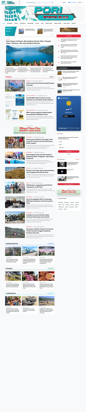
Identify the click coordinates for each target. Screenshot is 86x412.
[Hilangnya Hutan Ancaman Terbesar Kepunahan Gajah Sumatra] (30, 292)
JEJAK (42, 14)
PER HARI (71, 107)
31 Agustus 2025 (70, 160)
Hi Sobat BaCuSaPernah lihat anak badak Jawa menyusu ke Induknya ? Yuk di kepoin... (72, 154)
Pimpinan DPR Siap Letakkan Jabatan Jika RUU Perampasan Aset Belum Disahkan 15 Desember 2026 (11, 62)
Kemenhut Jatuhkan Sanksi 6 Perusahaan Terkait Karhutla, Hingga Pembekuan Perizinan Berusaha (39, 222)
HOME (3, 14)
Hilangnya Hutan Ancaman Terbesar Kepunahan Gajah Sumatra (29, 301)
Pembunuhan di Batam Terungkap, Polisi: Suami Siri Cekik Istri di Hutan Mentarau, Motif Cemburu (39, 132)
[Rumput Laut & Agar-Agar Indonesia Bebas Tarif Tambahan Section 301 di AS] (15, 163)
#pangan (76, 195)
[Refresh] (79, 89)
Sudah (60, 132)
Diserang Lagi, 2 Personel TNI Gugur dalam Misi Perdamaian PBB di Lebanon (73, 168)
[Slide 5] (31, 56)
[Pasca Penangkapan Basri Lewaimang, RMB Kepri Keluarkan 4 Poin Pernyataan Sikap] (15, 193)
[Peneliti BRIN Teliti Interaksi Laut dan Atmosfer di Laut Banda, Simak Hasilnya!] (15, 91)
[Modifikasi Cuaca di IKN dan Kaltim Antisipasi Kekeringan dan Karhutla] (15, 208)
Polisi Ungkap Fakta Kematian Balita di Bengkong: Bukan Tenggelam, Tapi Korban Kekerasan (40, 147)
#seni (63, 195)
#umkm (66, 197)
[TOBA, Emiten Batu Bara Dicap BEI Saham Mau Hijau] (15, 76)
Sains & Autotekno (30, 86)
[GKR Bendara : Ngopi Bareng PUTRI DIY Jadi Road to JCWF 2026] (15, 178)
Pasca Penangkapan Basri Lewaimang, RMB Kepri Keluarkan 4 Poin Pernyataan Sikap (39, 192)
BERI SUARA (68, 142)
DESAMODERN (30, 14)
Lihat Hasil (69, 145)
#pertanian (72, 197)
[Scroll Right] (82, 14)
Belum (60, 135)
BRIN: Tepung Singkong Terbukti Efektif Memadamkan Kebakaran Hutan (70, 69)
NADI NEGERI (9, 14)
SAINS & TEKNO (66, 14)
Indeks (51, 67)
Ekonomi (28, 72)
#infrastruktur (61, 197)
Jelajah (28, 173)
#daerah (77, 193)
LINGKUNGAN (22, 14)
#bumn (60, 195)
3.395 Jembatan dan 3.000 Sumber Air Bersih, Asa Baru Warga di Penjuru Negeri (12, 251)
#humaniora (67, 193)
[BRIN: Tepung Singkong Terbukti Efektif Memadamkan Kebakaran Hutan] (15, 105)
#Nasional (8, 22)
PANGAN (16, 14)
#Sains (65, 200)
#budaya (67, 195)
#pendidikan (61, 193)
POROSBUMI (62, 150)
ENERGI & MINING (57, 14)
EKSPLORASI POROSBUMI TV (69, 175)
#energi (72, 195)
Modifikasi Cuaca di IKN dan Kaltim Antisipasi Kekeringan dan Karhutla (71, 81)
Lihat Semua (50, 234)
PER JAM (65, 107)
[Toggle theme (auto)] (83, 2)
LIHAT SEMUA (77, 150)
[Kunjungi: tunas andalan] (43, 6)
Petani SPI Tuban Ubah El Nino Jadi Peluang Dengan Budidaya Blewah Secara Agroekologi (12, 276)
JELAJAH (37, 14)
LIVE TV (64, 2)
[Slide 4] (30, 56)
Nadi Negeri (29, 128)
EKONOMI (74, 14)
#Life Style (60, 200)
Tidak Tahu (61, 138)
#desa (76, 197)
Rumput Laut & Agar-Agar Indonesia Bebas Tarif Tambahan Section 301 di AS (71, 63)
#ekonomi (72, 193)
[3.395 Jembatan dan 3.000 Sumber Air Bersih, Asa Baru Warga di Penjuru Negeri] (13, 242)
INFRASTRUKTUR (48, 14)
